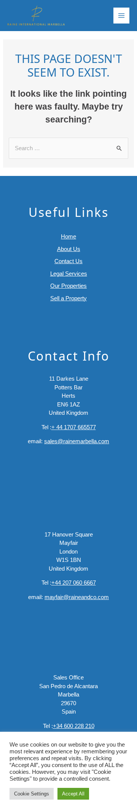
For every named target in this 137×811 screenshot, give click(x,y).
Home (68, 236)
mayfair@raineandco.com (77, 597)
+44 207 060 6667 (73, 582)
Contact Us (68, 261)
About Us (68, 249)
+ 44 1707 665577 (73, 427)
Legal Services (68, 273)
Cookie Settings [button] (31, 794)
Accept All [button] (73, 794)
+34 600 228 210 (73, 726)
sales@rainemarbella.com (76, 441)
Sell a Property (68, 298)
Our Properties (68, 285)
